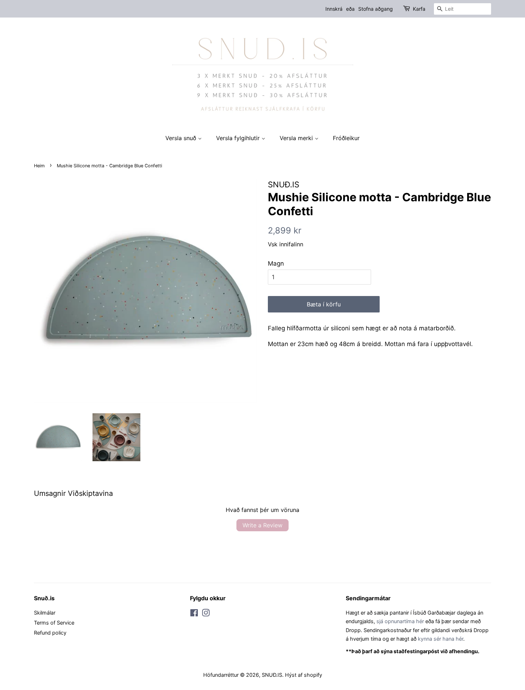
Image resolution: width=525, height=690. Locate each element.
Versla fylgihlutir (238, 138)
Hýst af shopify (303, 675)
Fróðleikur (346, 138)
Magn (276, 263)
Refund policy (50, 633)
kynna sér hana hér (440, 639)
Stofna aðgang (375, 9)
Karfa (419, 9)
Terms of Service (54, 623)
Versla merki (297, 138)
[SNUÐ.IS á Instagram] (206, 614)
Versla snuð (181, 138)
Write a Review (262, 525)
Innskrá (333, 9)
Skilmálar (44, 613)
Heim (39, 165)
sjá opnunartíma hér (400, 621)
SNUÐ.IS (272, 675)
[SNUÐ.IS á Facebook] (194, 614)
